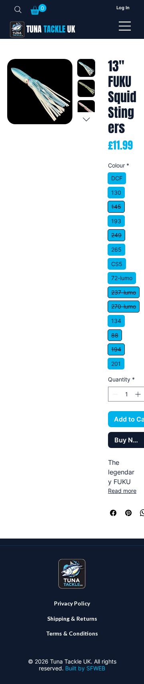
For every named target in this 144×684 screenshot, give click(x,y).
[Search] (18, 9)
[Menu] (125, 26)
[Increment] (139, 394)
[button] (38, 9)
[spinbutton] (126, 394)
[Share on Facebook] (113, 513)
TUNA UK (50, 29)
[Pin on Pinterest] (128, 513)
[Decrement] (114, 394)
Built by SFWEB (85, 668)
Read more (122, 490)
